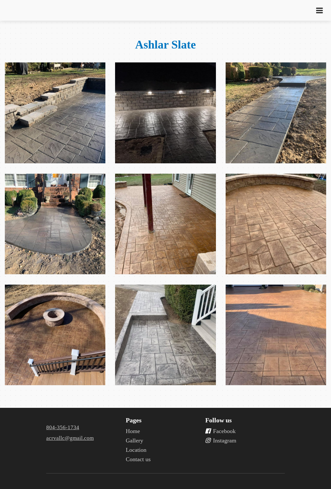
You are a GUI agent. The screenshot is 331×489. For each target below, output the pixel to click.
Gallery (134, 440)
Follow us (218, 420)
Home (133, 431)
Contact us (138, 459)
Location (136, 450)
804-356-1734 (62, 427)
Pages (134, 420)
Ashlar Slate (165, 44)
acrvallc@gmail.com (70, 438)
